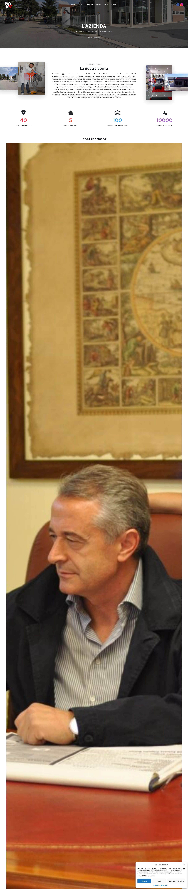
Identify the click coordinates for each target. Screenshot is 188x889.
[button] (184, 864)
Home (90, 37)
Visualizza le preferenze (176, 881)
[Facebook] (177, 4)
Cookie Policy (156, 885)
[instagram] (181, 4)
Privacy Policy (165, 885)
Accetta (144, 881)
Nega (159, 881)
